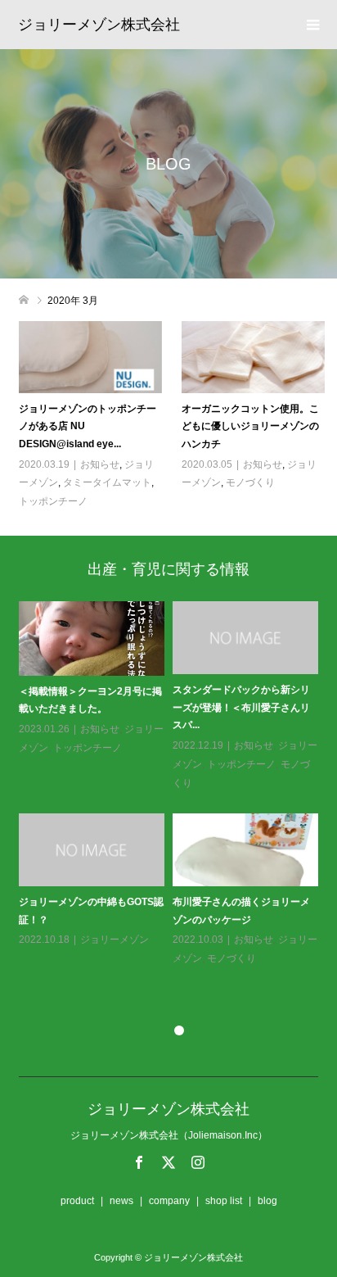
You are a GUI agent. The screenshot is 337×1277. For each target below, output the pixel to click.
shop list (223, 1201)
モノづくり (250, 482)
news (121, 1201)
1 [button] (158, 1030)
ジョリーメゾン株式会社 (99, 24)
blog (267, 1201)
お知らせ (99, 464)
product (77, 1201)
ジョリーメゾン (114, 939)
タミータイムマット (107, 482)
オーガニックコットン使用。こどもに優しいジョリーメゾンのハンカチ (250, 426)
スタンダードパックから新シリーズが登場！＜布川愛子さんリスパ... (241, 707)
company (169, 1201)
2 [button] (179, 1030)
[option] (172, 784)
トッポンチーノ (53, 501)
